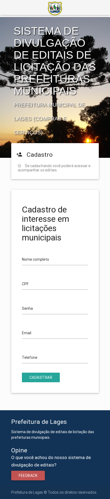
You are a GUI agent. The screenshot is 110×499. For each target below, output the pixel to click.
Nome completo (35, 259)
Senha (27, 308)
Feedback (28, 475)
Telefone (29, 357)
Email (26, 333)
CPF (25, 283)
